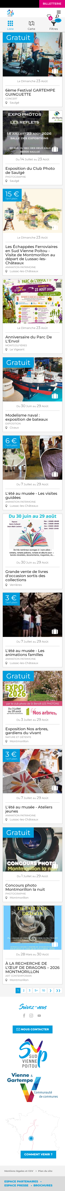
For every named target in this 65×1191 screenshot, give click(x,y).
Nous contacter (34, 1029)
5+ (36, 990)
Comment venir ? (38, 1154)
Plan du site (45, 1171)
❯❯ (58, 990)
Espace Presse (16, 1185)
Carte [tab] (31, 29)
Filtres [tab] (53, 29)
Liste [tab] (10, 29)
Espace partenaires (21, 1181)
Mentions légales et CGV (19, 1171)
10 (43, 990)
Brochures (42, 1185)
